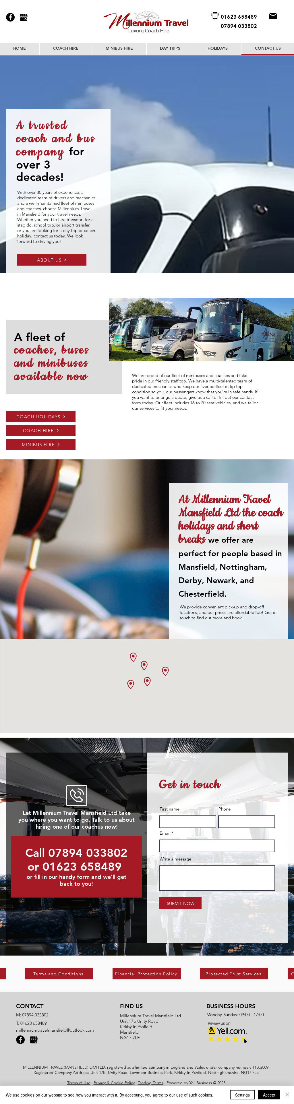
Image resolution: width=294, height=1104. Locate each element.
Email (165, 833)
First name (169, 809)
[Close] (287, 1094)
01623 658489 (33, 1023)
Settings (242, 1095)
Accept (269, 1095)
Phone (224, 809)
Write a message (175, 859)
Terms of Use (78, 1082)
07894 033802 (35, 1015)
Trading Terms (150, 1082)
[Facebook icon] (10, 17)
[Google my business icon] (23, 17)
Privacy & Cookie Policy (114, 1082)
